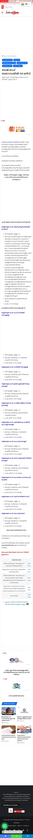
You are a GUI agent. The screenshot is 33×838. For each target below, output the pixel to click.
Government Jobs (22, 63)
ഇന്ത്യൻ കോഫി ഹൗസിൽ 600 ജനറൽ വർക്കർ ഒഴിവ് (8, 718)
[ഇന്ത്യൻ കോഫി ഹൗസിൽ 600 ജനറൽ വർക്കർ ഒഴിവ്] (8, 711)
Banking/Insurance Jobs (9, 63)
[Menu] (2, 13)
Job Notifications (11, 56)
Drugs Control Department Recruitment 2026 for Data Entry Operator (24, 737)
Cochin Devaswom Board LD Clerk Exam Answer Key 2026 (8, 737)
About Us (19, 825)
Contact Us (26, 825)
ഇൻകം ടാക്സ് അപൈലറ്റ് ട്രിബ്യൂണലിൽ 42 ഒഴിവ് (24, 718)
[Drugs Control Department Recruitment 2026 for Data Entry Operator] (24, 729)
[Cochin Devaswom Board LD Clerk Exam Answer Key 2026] (8, 729)
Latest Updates (18, 66)
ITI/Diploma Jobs (7, 66)
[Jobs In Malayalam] (12, 12)
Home (4, 56)
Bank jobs (16, 60)
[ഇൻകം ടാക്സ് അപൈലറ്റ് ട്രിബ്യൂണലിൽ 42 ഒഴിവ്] (24, 711)
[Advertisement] (16, 34)
